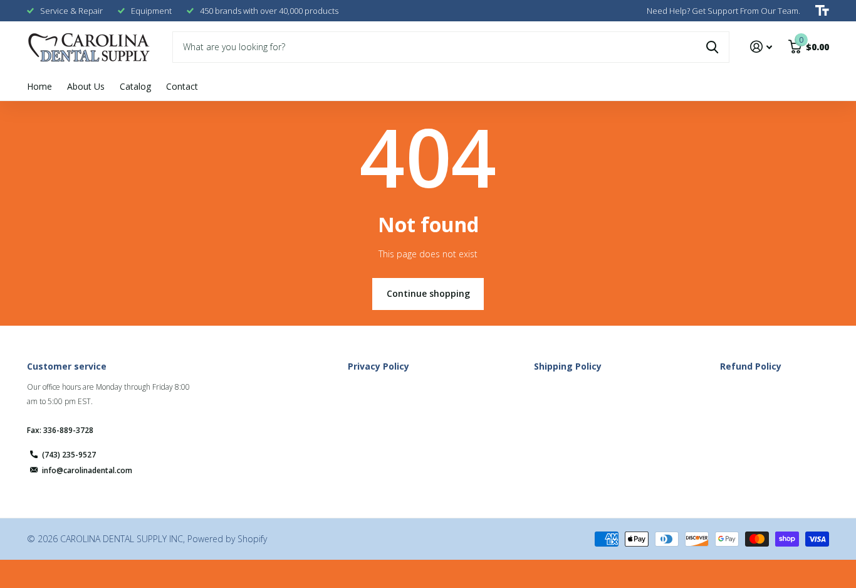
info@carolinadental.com (87, 470)
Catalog (135, 86)
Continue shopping (428, 293)
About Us (86, 86)
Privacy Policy (378, 366)
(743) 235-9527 (69, 454)
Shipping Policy (568, 366)
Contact (182, 86)
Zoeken (712, 47)
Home (39, 86)
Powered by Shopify (227, 539)
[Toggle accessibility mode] (822, 11)
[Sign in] (761, 47)
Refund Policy (750, 366)
